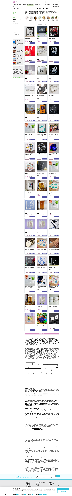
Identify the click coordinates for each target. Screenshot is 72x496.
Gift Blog (50, 484)
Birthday (20, 4)
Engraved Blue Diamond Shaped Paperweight (53, 154)
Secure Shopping (28, 484)
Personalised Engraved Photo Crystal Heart (53, 76)
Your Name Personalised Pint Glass (41, 211)
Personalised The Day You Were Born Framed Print (29, 38)
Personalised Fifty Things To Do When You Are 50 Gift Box (41, 325)
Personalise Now (32, 62)
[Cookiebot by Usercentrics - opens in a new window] (7, 494)
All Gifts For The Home (16, 11)
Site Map (37, 485)
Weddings (56, 4)
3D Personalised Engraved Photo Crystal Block (53, 57)
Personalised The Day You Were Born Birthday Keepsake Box (53, 287)
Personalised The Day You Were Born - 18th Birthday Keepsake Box (42, 250)
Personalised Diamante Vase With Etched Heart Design (30, 57)
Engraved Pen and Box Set (29, 95)
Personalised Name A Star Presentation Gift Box (52, 230)
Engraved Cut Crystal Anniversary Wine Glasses (30, 115)
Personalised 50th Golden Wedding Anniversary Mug (53, 306)
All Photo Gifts (15, 17)
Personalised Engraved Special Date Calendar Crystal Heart (53, 115)
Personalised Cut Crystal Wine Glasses (41, 38)
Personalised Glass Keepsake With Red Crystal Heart (53, 38)
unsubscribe (52, 477)
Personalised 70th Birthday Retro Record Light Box (42, 115)
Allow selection (63, 491)
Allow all (63, 488)
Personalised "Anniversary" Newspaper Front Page (29, 192)
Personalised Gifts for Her (30, 362)
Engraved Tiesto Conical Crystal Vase (29, 76)
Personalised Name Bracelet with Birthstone (54, 250)
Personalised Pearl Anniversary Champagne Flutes (29, 230)
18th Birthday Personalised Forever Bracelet (50, 364)
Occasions (36, 4)
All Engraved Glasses (16, 13)
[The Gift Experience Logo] (17, 2)
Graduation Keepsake (52, 267)
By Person (40, 4)
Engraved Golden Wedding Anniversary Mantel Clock (53, 173)
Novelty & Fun (49, 4)
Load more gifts (42, 333)
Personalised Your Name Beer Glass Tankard (41, 192)
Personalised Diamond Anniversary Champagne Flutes (41, 230)
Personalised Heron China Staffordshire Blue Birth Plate (41, 268)
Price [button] (14, 21)
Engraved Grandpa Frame (50, 352)
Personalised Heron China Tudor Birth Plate (30, 173)
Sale (53, 4)
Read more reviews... (16, 77)
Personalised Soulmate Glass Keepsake (29, 268)
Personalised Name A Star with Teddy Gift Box (41, 287)
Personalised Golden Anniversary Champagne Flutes (42, 306)
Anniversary (24, 4)
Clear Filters (22, 19)
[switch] (25, 494)
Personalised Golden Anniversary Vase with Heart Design (42, 173)
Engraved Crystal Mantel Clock (29, 134)
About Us (50, 482)
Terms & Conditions (29, 486)
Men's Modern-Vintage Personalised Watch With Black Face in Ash (41, 96)
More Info (27, 62)
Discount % (15, 32)
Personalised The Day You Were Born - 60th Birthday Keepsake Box (53, 193)
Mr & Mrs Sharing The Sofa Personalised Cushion (41, 76)
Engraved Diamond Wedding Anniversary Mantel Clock (53, 211)
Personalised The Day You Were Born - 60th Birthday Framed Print (42, 135)
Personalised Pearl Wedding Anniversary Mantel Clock (29, 287)
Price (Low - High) (16, 34)
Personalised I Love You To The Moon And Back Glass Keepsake (30, 211)
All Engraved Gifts (15, 12)
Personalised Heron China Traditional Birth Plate (29, 154)
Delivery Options (28, 482)
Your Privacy (28, 485)
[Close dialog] (71, 474)
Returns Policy (28, 483)
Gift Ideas (44, 4)
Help (36, 483)
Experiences (16, 4)
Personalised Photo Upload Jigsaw (54, 134)
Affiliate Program (51, 483)
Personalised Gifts (30, 4)
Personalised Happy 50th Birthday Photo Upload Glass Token (30, 325)
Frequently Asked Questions (40, 482)
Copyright (37, 484)
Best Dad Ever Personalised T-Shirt (32, 350)
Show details (45, 494)
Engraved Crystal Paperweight (41, 153)
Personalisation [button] (15, 23)
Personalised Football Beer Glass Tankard (30, 306)
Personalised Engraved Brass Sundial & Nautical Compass (29, 250)
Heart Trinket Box (51, 95)
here (47, 477)
